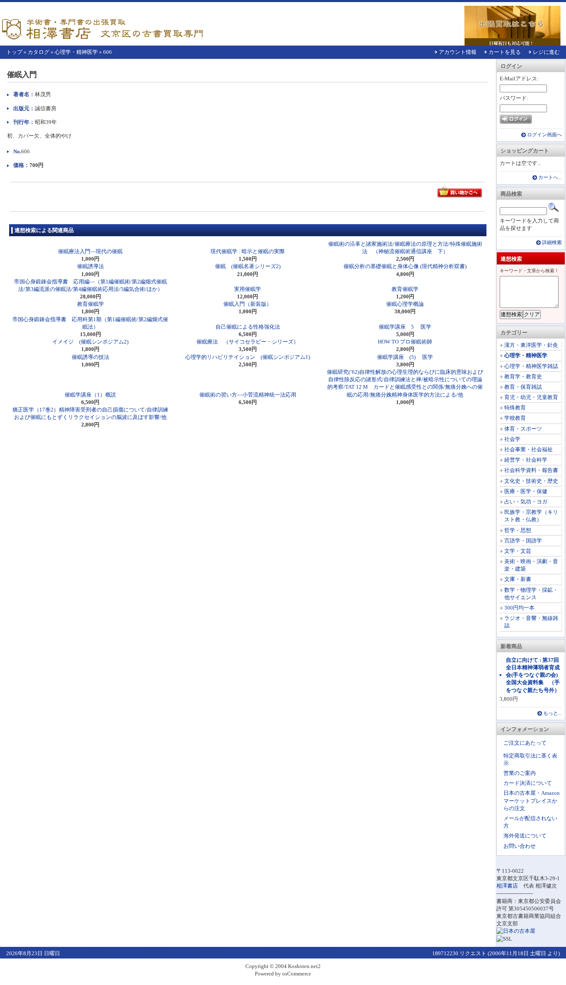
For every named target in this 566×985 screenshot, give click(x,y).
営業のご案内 (519, 773)
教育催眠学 (405, 289)
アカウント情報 (458, 52)
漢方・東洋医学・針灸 (531, 345)
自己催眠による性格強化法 (247, 327)
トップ (14, 52)
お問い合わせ (519, 846)
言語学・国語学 (523, 540)
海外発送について (525, 836)
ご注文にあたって (525, 743)
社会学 (512, 439)
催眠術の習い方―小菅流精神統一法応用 (247, 395)
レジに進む (546, 52)
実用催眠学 (247, 289)
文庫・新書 (517, 579)
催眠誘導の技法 (90, 357)
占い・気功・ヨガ (525, 502)
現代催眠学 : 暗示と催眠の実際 (247, 251)
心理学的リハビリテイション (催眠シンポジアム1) (247, 357)
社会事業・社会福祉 (528, 449)
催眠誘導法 (90, 266)
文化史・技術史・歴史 (531, 481)
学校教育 (515, 418)
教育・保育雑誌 (523, 387)
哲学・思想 (517, 530)
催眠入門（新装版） (247, 304)
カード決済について (527, 783)
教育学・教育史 (523, 376)
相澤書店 (507, 886)
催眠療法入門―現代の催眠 (90, 251)
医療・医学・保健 (525, 491)
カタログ (38, 52)
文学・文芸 (517, 551)
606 (107, 52)
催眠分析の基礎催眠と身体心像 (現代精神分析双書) (405, 266)
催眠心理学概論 (405, 304)
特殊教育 (515, 407)
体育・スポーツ (523, 429)
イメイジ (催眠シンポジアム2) (90, 342)
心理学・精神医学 (76, 52)
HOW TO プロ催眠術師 (405, 342)
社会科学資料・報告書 (531, 470)
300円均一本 (519, 608)
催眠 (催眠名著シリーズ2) (248, 266)
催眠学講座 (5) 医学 (405, 357)
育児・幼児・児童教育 (531, 397)
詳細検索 (552, 242)
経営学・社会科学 (525, 460)
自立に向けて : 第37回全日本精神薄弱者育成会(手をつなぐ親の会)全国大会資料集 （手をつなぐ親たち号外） (533, 675)
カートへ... (550, 177)
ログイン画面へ (544, 135)
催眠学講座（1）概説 (90, 395)
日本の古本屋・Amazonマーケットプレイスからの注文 (531, 800)
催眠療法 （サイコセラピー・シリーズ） (247, 342)
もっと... (552, 713)
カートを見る (505, 52)
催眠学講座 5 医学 (405, 327)
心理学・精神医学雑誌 (531, 366)
